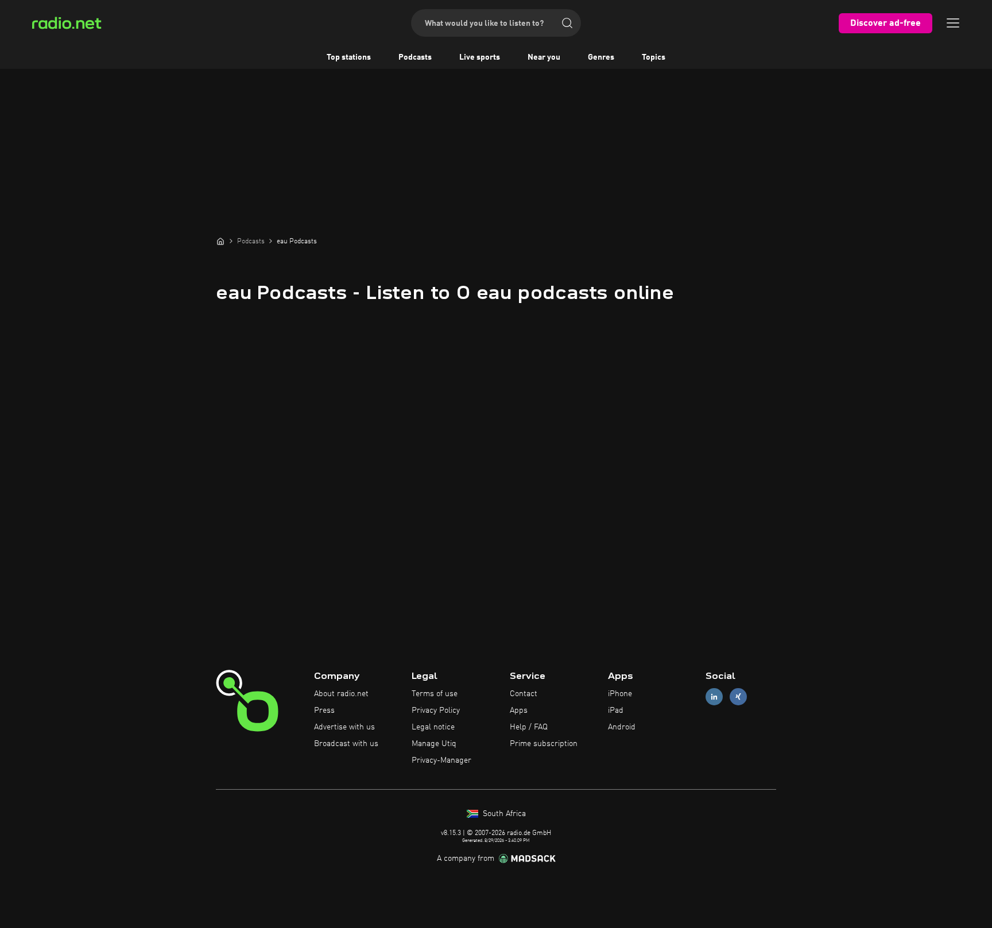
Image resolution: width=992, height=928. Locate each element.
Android (622, 727)
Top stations (349, 57)
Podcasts (415, 57)
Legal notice (433, 727)
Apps (519, 710)
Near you (544, 57)
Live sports (479, 57)
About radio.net (341, 694)
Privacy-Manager (441, 760)
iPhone (620, 694)
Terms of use (435, 694)
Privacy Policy (436, 710)
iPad (615, 710)
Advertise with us (344, 727)
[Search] (567, 23)
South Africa (503, 814)
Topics (653, 57)
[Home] (220, 241)
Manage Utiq (434, 744)
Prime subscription (544, 744)
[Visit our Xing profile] (738, 697)
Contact (523, 694)
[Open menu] (953, 23)
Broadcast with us (346, 744)
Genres (601, 57)
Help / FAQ (529, 727)
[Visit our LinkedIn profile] (714, 697)
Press (324, 710)
